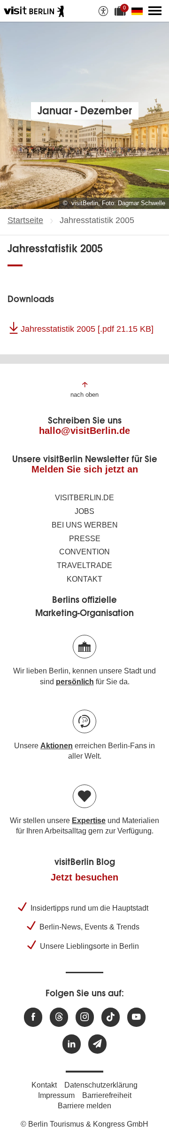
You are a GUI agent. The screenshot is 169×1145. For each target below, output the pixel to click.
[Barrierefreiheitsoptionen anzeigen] (103, 11)
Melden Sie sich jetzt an (84, 469)
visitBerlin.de (84, 498)
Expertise (89, 821)
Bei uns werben (85, 525)
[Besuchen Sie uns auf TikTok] (110, 1017)
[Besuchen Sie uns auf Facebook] (33, 1017)
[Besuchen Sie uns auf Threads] (59, 1017)
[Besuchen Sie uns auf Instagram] (85, 1017)
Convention (84, 552)
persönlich (75, 682)
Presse (84, 539)
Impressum (56, 1095)
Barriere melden (84, 1106)
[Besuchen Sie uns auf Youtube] (136, 1017)
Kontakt (84, 579)
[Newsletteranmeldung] (97, 1044)
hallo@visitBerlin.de (84, 430)
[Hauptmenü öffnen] (154, 11)
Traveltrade (84, 565)
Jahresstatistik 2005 (87, 329)
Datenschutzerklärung (101, 1085)
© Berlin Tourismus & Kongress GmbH (84, 1124)
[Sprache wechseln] (139, 11)
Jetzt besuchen (84, 877)
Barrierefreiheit (106, 1095)
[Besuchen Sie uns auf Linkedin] (71, 1044)
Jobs (84, 511)
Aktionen (56, 746)
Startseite (25, 220)
